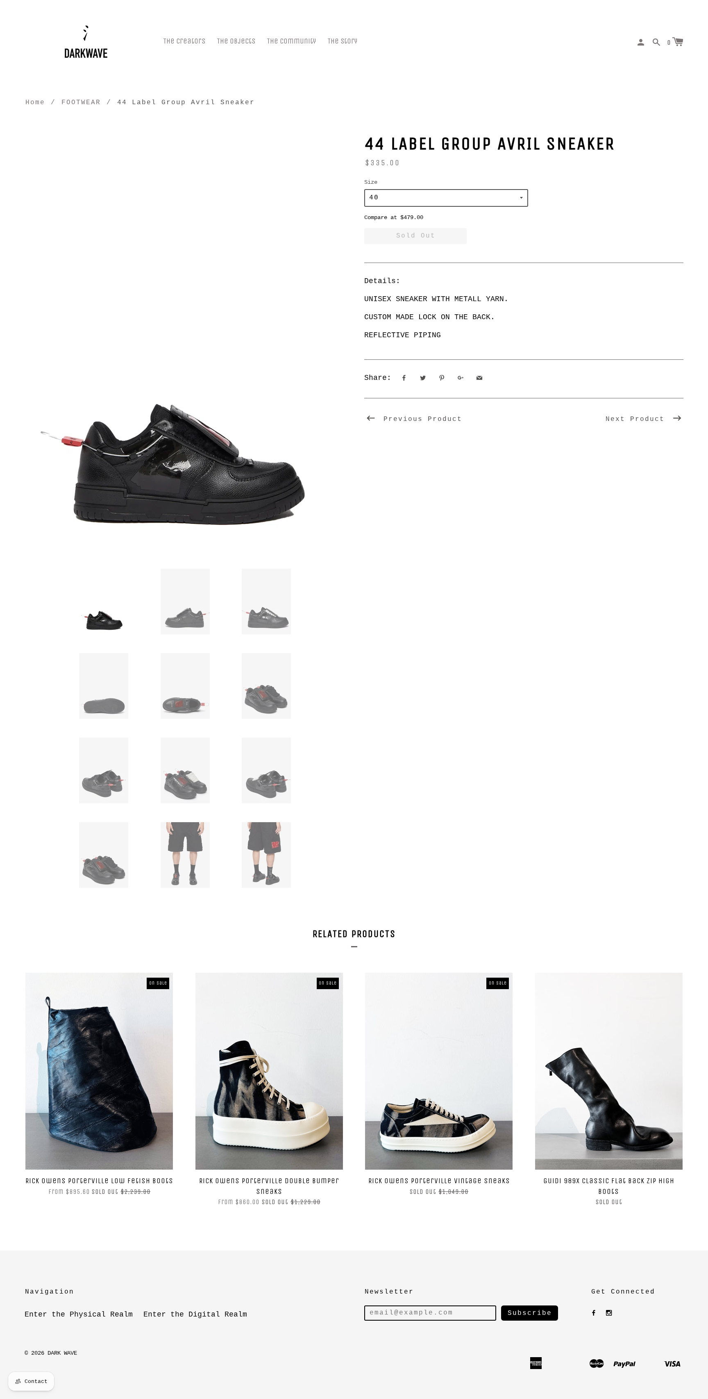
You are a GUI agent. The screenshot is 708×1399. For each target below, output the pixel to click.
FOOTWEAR (81, 102)
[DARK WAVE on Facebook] (594, 1313)
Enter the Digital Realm (195, 1314)
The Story (342, 41)
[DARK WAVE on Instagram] (609, 1313)
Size (370, 182)
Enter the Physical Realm (79, 1314)
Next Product (637, 419)
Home (35, 102)
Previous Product (420, 419)
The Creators (184, 41)
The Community (291, 41)
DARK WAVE (62, 1353)
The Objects (236, 41)
